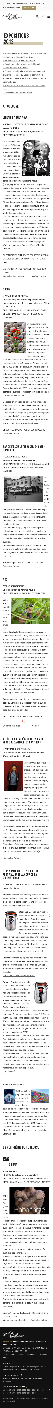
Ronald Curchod (9, 1401)
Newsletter (16, 1378)
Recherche (32, 1355)
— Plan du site (34, 1370)
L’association (8, 1355)
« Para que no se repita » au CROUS (19, 60)
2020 (34, 1390)
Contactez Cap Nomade (14, 276)
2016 (4, 1393)
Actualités (6, 1378)
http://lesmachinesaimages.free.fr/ (19, 975)
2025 (9, 1390)
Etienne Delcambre (33, 1398)
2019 (39, 1390)
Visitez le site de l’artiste (15, 1320)
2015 (9, 1393)
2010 (34, 1393)
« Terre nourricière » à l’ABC (15, 68)
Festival (6, 1367)
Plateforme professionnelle (37, 1367)
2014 (14, 1393)
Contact (35, 726)
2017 (48, 1390)
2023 (19, 1390)
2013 (19, 1393)
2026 (4, 1390)
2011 (29, 1393)
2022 (24, 1390)
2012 (24, 1393)
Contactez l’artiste (11, 433)
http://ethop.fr (9, 1071)
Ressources (22, 1370)
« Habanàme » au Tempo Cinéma (17, 93)
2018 (43, 1390)
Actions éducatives (10, 1370)
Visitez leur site (39, 276)
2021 (29, 1390)
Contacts (20, 1355)
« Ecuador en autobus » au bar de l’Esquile (22, 64)
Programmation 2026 (17, 1367)
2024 (14, 1390)
